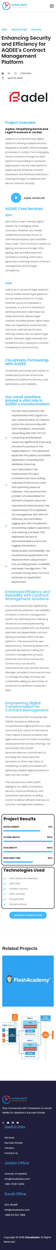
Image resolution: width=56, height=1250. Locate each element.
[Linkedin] (13, 1123)
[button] (5, 98)
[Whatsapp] (3, 1123)
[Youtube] (18, 1123)
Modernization (16, 1056)
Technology (22, 1000)
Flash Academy (19, 996)
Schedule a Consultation (28, 915)
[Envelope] (8, 1123)
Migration (38, 1052)
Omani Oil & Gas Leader (25, 1048)
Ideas (10, 1000)
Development (14, 1052)
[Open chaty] (48, 1243)
